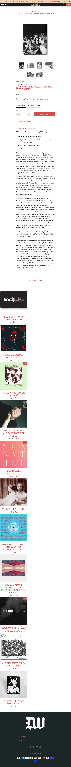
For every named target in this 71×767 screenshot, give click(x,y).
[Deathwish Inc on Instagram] (40, 747)
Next (39, 11)
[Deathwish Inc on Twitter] (30, 747)
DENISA (47, 1)
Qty (17, 110)
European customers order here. (26, 128)
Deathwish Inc (37, 753)
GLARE (61, 1)
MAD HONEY (26, 1)
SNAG (20, 1)
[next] (53, 39)
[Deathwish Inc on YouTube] (37, 747)
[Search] (60, 4)
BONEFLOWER (54, 1)
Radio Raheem (20, 81)
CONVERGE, (33, 1)
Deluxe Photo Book (34, 105)
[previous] (18, 39)
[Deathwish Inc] (35, 4)
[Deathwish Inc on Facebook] (33, 747)
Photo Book (21, 105)
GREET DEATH (41, 1)
